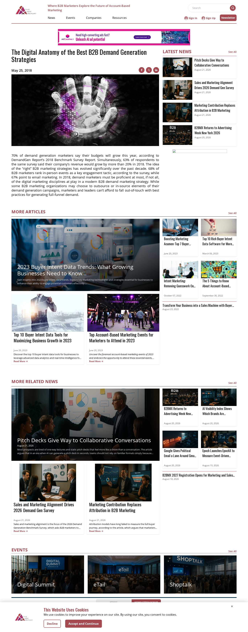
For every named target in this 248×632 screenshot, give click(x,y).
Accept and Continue (83, 624)
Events (70, 18)
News (51, 18)
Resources (119, 18)
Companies (93, 18)
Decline (52, 624)
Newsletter (228, 17)
